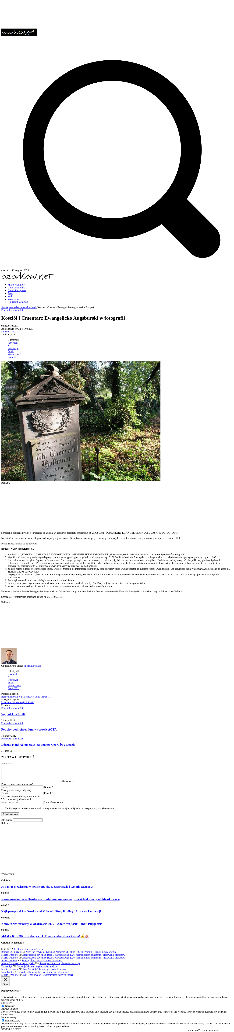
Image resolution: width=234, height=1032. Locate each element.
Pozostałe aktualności (26, 307)
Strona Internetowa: (54, 802)
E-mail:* (48, 793)
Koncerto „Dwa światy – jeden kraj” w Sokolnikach (43, 972)
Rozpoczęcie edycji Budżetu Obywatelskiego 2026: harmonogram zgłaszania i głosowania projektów (74, 954)
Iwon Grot (6, 972)
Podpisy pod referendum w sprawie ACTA (29, 729)
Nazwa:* (48, 787)
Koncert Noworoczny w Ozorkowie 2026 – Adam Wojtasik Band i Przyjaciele (51, 923)
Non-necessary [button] (8, 1017)
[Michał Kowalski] (9, 662)
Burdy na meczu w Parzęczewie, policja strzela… (26, 696)
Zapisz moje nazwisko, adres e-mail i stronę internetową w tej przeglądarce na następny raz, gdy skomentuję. (59, 808)
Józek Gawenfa (9, 960)
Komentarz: (68, 781)
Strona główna (8, 307)
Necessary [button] (6, 1002)
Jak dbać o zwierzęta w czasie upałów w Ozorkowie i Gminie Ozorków (47, 886)
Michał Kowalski (32, 665)
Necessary (10, 1006)
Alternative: (7, 820)
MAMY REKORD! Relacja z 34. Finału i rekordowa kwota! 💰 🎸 (45, 936)
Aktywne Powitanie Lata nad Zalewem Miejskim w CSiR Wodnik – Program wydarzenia (70, 952)
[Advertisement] (96, 506)
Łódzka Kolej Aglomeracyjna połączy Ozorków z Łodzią (38, 744)
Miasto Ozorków (9, 954)
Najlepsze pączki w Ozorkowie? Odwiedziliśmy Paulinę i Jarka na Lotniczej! (51, 911)
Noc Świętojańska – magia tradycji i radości (45, 969)
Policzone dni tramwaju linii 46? (17, 702)
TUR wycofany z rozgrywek (28, 949)
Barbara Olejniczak (11, 952)
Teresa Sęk (6, 966)
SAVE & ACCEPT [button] (11, 1029)
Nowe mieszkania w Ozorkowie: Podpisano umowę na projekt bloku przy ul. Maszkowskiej (61, 899)
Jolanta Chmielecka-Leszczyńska (18, 963)
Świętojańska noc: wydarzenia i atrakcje (42, 960)
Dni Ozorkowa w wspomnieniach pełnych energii (48, 974)
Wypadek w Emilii (13, 714)
